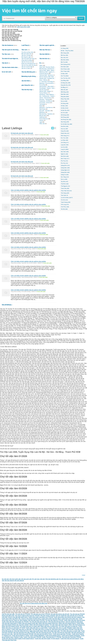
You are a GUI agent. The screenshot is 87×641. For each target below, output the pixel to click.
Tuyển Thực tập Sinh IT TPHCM (51, 637)
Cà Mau (64, 73)
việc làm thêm (25, 81)
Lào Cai (64, 147)
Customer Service (43, 73)
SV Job (34, 579)
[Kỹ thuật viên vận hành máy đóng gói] (6, 136)
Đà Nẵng (64, 87)
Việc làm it (5, 63)
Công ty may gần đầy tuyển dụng (18, 617)
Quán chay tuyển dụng (36, 631)
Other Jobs (42, 123)
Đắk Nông (65, 92)
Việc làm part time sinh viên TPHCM (24, 632)
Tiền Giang (65, 193)
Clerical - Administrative (45, 97)
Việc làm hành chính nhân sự (11, 67)
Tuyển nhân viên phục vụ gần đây (21, 629)
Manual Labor (42, 115)
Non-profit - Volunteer (44, 110)
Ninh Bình (65, 156)
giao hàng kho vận (27, 85)
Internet (41, 120)
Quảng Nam (65, 168)
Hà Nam (64, 105)
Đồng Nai (65, 96)
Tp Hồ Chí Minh (67, 197)
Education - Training (44, 99)
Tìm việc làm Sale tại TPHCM (54, 620)
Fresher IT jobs (18, 637)
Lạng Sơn (64, 145)
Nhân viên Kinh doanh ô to (77, 625)
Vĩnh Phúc (65, 207)
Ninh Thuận (65, 158)
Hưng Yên (65, 131)
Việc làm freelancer (7, 45)
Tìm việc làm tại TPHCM (22, 614)
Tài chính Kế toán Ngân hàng (10, 58)
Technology (42, 104)
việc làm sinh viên (26, 579)
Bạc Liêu (64, 57)
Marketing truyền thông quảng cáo (31, 76)
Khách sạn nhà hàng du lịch (28, 63)
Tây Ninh (64, 181)
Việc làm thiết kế (44, 54)
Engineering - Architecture (45, 101)
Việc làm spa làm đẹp (26, 66)
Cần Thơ (64, 76)
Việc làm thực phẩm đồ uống (28, 65)
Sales (40, 65)
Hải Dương (65, 115)
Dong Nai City (66, 85)
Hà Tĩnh (64, 112)
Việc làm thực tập (26, 90)
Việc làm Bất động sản (28, 72)
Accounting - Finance (44, 102)
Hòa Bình (64, 126)
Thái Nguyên (65, 186)
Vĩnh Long (65, 204)
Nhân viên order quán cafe (52, 631)
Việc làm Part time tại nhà (43, 632)
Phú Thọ (64, 161)
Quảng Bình (65, 165)
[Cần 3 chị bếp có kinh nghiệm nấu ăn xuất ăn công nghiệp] (6, 193)
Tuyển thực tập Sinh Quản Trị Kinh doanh (47, 638)
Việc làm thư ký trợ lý (26, 62)
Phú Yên (64, 163)
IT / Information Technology (46, 81)
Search (81, 18)
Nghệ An (64, 154)
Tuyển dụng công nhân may (69, 619)
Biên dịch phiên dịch (26, 54)
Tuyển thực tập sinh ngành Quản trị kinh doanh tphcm (18, 638)
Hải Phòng (65, 117)
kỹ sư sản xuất (6, 72)
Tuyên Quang (65, 202)
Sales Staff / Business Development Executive (51, 67)
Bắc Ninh (65, 60)
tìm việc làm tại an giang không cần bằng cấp (33, 603)
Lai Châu (64, 140)
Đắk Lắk (64, 89)
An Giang (64, 48)
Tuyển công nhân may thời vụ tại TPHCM (40, 617)
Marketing (41, 112)
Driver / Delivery (43, 80)
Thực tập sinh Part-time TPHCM (71, 637)
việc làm (11, 579)
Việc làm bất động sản (52, 579)
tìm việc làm (5, 579)
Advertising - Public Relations (46, 94)
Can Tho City (65, 78)
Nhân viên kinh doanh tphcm (67, 623)
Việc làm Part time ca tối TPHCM (23, 634)
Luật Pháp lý (25, 45)
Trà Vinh (64, 200)
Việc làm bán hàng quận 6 (10, 623)
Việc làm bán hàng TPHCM (36, 620)
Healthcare (42, 117)
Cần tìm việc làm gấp (8, 614)
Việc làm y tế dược (26, 55)
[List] (52, 128)
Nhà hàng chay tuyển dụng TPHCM (62, 629)
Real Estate (42, 109)
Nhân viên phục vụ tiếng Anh (49, 626)
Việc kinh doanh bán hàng (27, 58)
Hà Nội (64, 108)
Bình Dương (65, 64)
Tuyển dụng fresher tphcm (53, 635)
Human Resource (43, 119)
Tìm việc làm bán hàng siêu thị (38, 622)
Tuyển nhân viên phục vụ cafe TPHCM (60, 628)
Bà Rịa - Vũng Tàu (67, 50)
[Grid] (55, 128)
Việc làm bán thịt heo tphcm (56, 622)
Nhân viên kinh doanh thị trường (39, 625)
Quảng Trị (64, 174)
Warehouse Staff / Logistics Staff (47, 72)
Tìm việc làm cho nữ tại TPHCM (40, 614)
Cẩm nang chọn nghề (23, 27)
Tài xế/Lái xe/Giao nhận (27, 52)
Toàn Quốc (64, 195)
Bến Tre (64, 62)
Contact (83, 575)
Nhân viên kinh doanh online (10, 626)
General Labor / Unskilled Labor (47, 78)
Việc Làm (24, 50)
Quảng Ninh (65, 172)
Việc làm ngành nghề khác (47, 45)
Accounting (42, 85)
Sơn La (64, 179)
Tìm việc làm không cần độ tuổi (59, 614)
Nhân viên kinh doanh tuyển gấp (28, 623)
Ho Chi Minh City (66, 124)
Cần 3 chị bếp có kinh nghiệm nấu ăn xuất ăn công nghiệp (28, 190)
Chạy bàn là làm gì (7, 631)
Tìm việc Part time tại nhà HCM (61, 632)
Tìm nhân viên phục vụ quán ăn (68, 626)
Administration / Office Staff (46, 86)
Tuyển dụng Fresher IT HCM (20, 635)
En (40, 63)
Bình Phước (65, 69)
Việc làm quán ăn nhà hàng (10, 50)
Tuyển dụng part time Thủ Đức (62, 634)
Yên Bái (64, 209)
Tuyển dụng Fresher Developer (70, 635)
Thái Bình (64, 184)
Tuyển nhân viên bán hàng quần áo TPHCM (15, 622)
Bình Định (65, 66)
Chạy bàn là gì (78, 629)
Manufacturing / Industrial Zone (47, 68)
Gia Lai (64, 101)
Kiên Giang (65, 135)
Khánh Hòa (65, 133)
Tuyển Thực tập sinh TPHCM (32, 637)
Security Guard (43, 89)
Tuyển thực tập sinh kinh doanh (69, 638)
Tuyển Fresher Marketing (36, 635)
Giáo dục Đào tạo (44, 50)
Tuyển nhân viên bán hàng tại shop (74, 620)
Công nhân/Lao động (26, 60)
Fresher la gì (7, 635)
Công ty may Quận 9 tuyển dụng (31, 619)
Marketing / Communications (46, 83)
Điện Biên (64, 94)
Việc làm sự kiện (25, 68)
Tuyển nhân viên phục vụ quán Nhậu (36, 628)
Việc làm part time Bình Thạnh (43, 634)
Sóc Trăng (65, 177)
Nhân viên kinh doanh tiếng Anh (48, 623)
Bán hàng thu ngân (26, 57)
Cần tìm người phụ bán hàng (74, 622)
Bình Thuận (65, 71)
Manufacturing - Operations (46, 114)
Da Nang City (65, 83)
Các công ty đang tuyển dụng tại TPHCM (27, 616)
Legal (40, 122)
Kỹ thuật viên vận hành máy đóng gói (22, 133)
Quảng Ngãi (65, 170)
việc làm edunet (9, 580)
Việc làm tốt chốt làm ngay (29, 10)
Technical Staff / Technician (46, 75)
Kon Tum (64, 138)
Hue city (64, 128)
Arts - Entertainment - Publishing (47, 96)
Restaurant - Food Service (45, 107)
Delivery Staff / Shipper (45, 91)
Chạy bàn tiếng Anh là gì (21, 631)
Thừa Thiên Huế (66, 190)
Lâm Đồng (65, 142)
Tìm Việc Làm (6, 54)
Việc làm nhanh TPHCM (47, 616)
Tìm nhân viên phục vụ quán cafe (30, 626)
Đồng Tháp (65, 99)
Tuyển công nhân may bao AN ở (51, 619)
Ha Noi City (65, 110)
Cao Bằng (65, 80)
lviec (38, 579)
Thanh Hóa (65, 188)
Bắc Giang (65, 53)
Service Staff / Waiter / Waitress (47, 70)
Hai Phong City (66, 119)
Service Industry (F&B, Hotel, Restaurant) (49, 76)
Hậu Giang (65, 122)
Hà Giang (64, 103)
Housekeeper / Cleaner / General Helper (49, 88)
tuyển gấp (18, 579)
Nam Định (65, 151)
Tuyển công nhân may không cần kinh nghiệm (67, 617)
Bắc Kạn (64, 55)
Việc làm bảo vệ (44, 58)
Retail (40, 106)
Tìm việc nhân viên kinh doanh (59, 625)
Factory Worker (43, 93)
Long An (64, 149)
